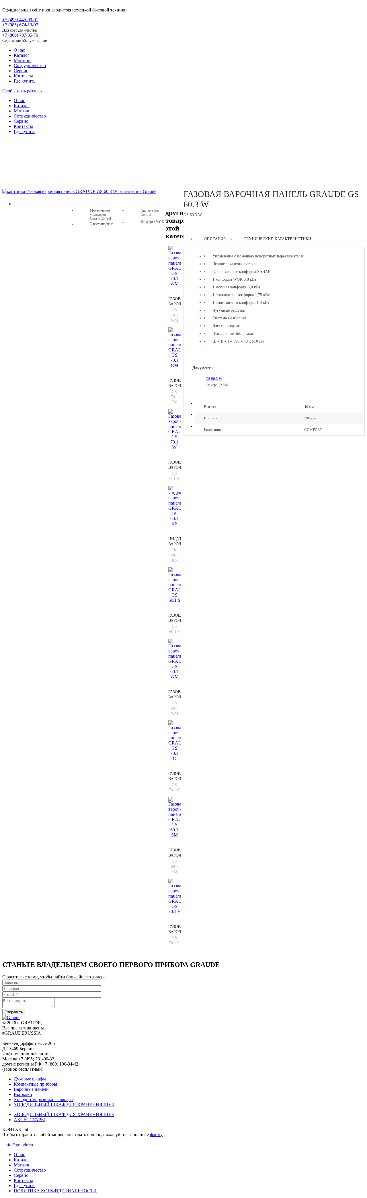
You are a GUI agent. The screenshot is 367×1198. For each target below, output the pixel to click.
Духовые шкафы (30, 1078)
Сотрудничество (30, 65)
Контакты (23, 75)
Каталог (22, 55)
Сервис (21, 70)
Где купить (24, 81)
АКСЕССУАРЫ (29, 1119)
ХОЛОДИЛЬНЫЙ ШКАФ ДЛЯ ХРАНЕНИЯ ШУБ (64, 1104)
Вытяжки (23, 1094)
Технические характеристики (277, 239)
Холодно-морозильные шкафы (43, 1099)
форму (156, 1134)
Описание (215, 239)
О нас (19, 50)
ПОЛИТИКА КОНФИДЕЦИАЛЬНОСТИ (55, 1190)
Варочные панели (183, 157)
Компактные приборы (35, 1084)
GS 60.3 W (214, 378)
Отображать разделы (22, 90)
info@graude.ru (18, 1144)
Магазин (22, 60)
